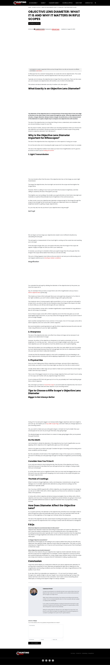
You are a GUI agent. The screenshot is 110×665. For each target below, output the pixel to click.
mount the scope (49, 385)
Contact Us (78, 653)
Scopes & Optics (36, 7)
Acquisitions (91, 653)
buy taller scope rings (52, 423)
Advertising (84, 653)
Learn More (39, 71)
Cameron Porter (48, 588)
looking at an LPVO (48, 150)
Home (29, 7)
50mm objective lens (34, 292)
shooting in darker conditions (52, 258)
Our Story (73, 653)
